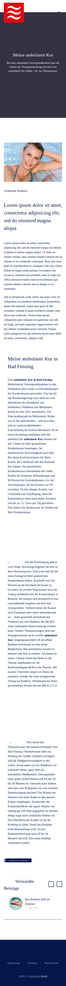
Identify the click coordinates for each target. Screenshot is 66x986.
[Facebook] (30, 949)
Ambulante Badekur (15, 190)
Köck (44, 976)
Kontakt (32, 963)
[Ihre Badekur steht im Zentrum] (17, 903)
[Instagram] (35, 949)
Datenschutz (52, 963)
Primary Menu (59, 13)
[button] (51, 884)
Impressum (13, 963)
